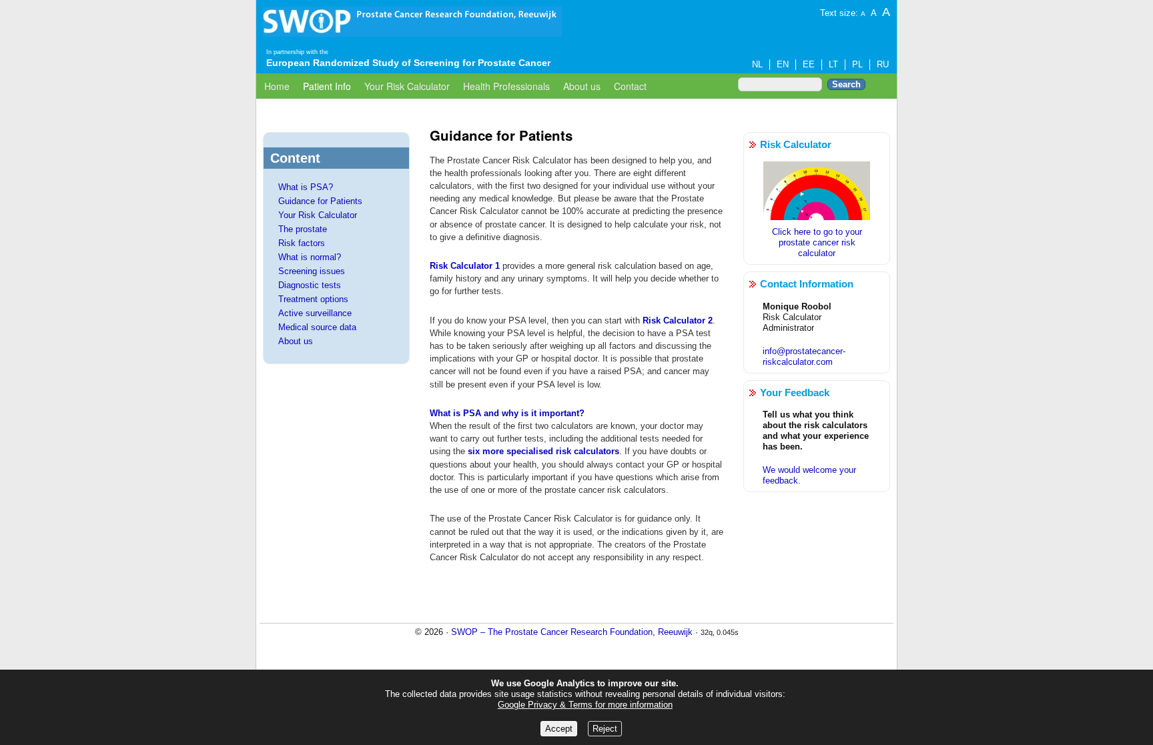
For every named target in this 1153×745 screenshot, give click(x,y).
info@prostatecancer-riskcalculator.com (804, 356)
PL (857, 64)
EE (809, 64)
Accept (558, 729)
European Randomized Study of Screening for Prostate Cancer (408, 62)
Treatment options (313, 299)
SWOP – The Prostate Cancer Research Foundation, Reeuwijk (572, 632)
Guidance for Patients (320, 201)
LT (833, 64)
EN (783, 64)
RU (883, 64)
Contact (630, 86)
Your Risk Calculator (407, 86)
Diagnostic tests (309, 285)
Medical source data (317, 327)
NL (757, 64)
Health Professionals (506, 86)
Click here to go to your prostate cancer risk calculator (817, 242)
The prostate (302, 229)
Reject (605, 729)
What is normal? (309, 257)
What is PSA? (305, 187)
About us (582, 86)
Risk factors (301, 243)
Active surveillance (315, 313)
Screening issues (311, 271)
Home (277, 86)
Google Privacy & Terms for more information (585, 705)
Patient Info (327, 86)
